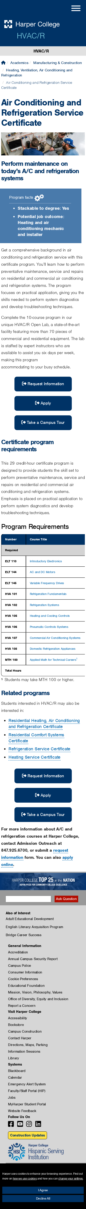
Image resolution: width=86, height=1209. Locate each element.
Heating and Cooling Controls (50, 616)
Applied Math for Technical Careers (53, 660)
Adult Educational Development (29, 919)
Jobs (12, 1097)
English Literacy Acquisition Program (34, 927)
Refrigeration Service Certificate (39, 749)
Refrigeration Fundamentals (48, 594)
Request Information (46, 383)
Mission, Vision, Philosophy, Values (35, 992)
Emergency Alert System (26, 1084)
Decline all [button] (43, 1198)
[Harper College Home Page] (3, 62)
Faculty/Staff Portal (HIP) (26, 1091)
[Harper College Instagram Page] (29, 1125)
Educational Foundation (26, 985)
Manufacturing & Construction (57, 62)
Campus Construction (25, 1031)
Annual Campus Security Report (32, 959)
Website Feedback (22, 1111)
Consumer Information (25, 972)
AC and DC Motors (42, 572)
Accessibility (17, 1018)
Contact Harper (19, 1038)
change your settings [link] (70, 1178)
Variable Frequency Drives (47, 583)
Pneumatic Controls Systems (49, 627)
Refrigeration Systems (44, 605)
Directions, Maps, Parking (28, 1045)
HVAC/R (31, 36)
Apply (46, 403)
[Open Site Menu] (71, 9)
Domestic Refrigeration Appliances (52, 649)
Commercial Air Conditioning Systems (55, 638)
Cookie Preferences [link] (23, 979)
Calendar (15, 1077)
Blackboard (16, 1071)
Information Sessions (24, 1051)
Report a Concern (21, 1005)
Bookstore (16, 1025)
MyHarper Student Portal (27, 1104)
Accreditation (18, 952)
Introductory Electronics (46, 561)
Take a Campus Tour (46, 422)
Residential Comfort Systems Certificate (36, 738)
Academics (19, 62)
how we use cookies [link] (25, 1178)
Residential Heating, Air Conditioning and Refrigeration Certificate (44, 723)
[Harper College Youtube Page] (20, 1125)
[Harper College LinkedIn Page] (38, 1125)
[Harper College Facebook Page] (11, 1125)
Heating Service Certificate (34, 757)
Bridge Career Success (24, 935)
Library (13, 1058)
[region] (43, 605)
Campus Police (19, 965)
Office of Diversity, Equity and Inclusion (38, 999)
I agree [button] (43, 1190)
